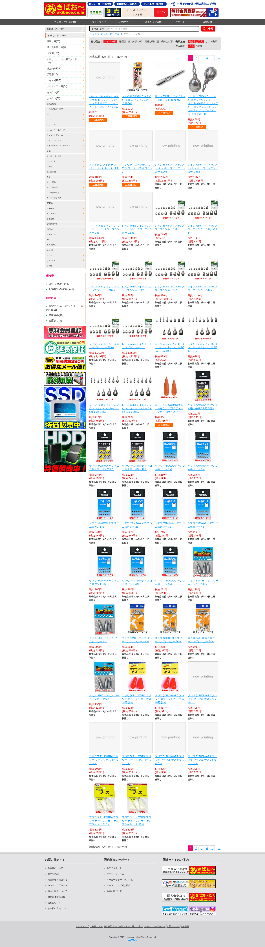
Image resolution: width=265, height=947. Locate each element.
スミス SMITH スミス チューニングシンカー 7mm (203, 640)
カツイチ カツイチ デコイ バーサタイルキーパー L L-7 (104, 168)
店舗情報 (207, 22)
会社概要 (185, 926)
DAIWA (50, 203)
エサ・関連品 (52, 187)
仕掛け (49, 166)
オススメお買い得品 (55, 109)
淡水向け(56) (53, 98)
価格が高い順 (152, 41)
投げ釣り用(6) (54, 68)
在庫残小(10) (56, 315)
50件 (191, 46)
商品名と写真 (196, 41)
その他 (49, 266)
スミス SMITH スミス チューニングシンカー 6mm (170, 640)
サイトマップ (99, 22)
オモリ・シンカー (57, 35)
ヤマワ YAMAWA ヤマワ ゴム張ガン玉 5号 (170, 582)
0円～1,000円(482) (59, 283)
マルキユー (51, 234)
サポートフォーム (115, 874)
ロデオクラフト (53, 255)
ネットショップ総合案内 (119, 885)
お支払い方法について (58, 908)
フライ (49, 119)
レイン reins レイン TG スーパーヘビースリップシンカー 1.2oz (170, 168)
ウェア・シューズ (54, 140)
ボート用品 (51, 182)
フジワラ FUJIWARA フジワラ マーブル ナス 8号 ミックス (169, 760)
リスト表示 (211, 41)
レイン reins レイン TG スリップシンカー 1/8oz (170, 227)
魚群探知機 (51, 172)
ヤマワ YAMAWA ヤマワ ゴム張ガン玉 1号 (203, 467)
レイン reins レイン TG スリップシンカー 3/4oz (104, 345)
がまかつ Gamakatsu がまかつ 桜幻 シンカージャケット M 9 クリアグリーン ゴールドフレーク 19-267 (104, 101)
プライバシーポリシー (154, 926)
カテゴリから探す (63, 22)
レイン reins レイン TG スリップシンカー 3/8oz (137, 288)
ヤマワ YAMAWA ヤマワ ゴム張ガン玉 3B (170, 525)
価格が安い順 (135, 41)
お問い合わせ (173, 926)
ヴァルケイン (52, 260)
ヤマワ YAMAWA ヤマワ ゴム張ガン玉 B (104, 525)
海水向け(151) (54, 92)
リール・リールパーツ (56, 130)
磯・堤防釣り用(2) (56, 47)
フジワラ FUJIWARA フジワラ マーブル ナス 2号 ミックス (202, 699)
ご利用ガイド (126, 22)
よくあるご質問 (153, 22)
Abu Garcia (51, 213)
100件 (199, 46)
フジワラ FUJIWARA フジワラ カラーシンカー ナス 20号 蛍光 (136, 699)
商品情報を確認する (57, 879)
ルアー (49, 114)
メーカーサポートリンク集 (120, 879)
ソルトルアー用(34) (57, 86)
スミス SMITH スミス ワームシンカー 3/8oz (203, 582)
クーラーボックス (54, 198)
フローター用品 (53, 193)
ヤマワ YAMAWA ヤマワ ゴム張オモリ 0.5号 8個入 (203, 406)
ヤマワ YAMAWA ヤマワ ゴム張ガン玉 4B (203, 525)
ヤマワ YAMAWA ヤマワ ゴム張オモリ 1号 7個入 (104, 467)
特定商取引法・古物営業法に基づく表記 (123, 926)
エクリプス (51, 245)
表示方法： (181, 41)
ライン (49, 151)
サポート (180, 22)
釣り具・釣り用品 (55, 29)
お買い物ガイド (114, 891)
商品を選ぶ (53, 874)
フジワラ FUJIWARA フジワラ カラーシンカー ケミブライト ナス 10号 (136, 821)
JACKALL (51, 229)
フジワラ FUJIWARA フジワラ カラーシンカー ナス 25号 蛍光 (169, 699)
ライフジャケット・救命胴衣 (58, 146)
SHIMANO (51, 208)
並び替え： (97, 41)
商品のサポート (114, 868)
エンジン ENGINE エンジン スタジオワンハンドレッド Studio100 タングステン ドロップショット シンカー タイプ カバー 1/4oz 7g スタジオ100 (203, 105)
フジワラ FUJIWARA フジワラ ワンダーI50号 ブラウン (137, 168)
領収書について (55, 868)
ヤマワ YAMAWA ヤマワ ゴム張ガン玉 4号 (137, 582)
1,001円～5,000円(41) (61, 289)
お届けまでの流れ (56, 897)
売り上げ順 (167, 41)
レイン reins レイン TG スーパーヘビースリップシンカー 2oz (104, 229)
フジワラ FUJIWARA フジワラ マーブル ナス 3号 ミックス (104, 760)
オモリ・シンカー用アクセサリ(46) (63, 61)
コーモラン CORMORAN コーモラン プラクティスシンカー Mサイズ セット (169, 408)
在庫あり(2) (55, 320)
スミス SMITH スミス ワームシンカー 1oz (104, 640)
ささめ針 (50, 219)
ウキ (48, 177)
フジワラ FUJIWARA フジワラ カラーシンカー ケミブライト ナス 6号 (103, 821)
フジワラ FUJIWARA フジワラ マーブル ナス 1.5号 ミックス (202, 760)
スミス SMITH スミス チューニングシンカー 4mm (137, 640)
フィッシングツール (55, 135)
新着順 (122, 41)
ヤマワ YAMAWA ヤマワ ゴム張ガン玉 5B (104, 582)
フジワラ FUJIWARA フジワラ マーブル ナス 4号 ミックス (137, 760)
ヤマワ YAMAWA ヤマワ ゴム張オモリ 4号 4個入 (137, 467)
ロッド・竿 (51, 125)
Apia (48, 240)
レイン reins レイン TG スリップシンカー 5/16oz (104, 288)
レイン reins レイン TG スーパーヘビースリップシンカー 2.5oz (137, 229)
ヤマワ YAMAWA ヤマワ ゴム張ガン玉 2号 (170, 467)
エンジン (50, 250)
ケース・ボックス (54, 156)
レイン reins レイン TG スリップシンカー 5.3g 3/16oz (203, 229)
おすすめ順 (110, 41)
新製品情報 (51, 104)
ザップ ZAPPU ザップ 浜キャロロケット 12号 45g (170, 98)
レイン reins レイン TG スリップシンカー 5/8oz (202, 288)
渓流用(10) (52, 74)
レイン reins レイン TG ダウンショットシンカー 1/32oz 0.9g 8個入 (170, 347)
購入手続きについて (57, 891)
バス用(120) (53, 53)
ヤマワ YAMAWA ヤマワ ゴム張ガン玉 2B (137, 525)
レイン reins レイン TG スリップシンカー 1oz (137, 345)
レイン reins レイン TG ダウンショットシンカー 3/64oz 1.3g (202, 347)
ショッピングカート (57, 885)
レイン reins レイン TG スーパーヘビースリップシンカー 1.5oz (203, 168)
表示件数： (181, 46)
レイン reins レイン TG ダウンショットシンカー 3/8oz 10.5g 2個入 (137, 408)
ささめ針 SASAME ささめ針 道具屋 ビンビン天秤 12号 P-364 (137, 100)
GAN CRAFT (52, 224)
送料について (54, 902)
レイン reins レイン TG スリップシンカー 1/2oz (170, 288)
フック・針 (51, 161)
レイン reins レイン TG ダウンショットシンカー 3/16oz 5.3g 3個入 (104, 408)
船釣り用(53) (53, 41)
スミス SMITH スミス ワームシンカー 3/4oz (104, 697)
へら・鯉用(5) (54, 80)
